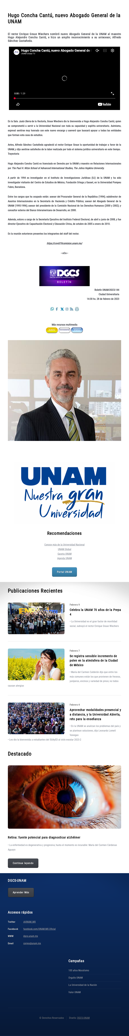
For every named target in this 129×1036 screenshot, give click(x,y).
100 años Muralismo (78, 970)
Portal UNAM (64, 572)
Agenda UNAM (64, 558)
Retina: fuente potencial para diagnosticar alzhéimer (44, 837)
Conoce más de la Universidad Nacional (64, 544)
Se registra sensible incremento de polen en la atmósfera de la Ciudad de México (94, 660)
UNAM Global (64, 549)
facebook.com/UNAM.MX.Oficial (39, 928)
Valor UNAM (74, 992)
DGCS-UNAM (83, 1017)
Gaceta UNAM (65, 553)
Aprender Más (21, 892)
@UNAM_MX (29, 921)
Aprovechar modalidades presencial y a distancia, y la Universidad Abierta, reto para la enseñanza (95, 714)
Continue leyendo (23, 863)
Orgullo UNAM (75, 977)
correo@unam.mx (32, 943)
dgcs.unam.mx (30, 936)
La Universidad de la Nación (82, 984)
